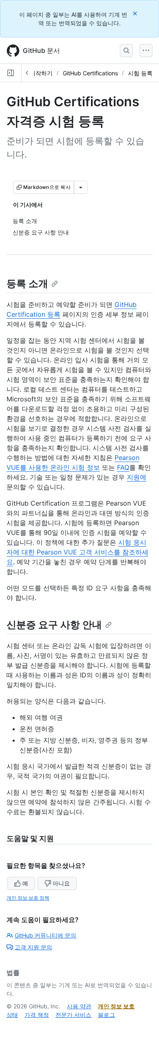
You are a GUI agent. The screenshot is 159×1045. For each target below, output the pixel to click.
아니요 (61, 883)
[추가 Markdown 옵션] (81, 187)
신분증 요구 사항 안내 (54, 625)
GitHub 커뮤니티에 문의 (45, 935)
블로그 (106, 1014)
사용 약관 (79, 1006)
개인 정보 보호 (116, 1006)
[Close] (135, 13)
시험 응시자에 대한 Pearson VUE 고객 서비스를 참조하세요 (77, 552)
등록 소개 (27, 283)
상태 (12, 1014)
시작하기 (41, 73)
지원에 (136, 477)
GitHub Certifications (90, 73)
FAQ (123, 467)
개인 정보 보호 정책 (28, 898)
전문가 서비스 (73, 1014)
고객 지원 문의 (33, 947)
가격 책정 (36, 1014)
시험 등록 (140, 73)
